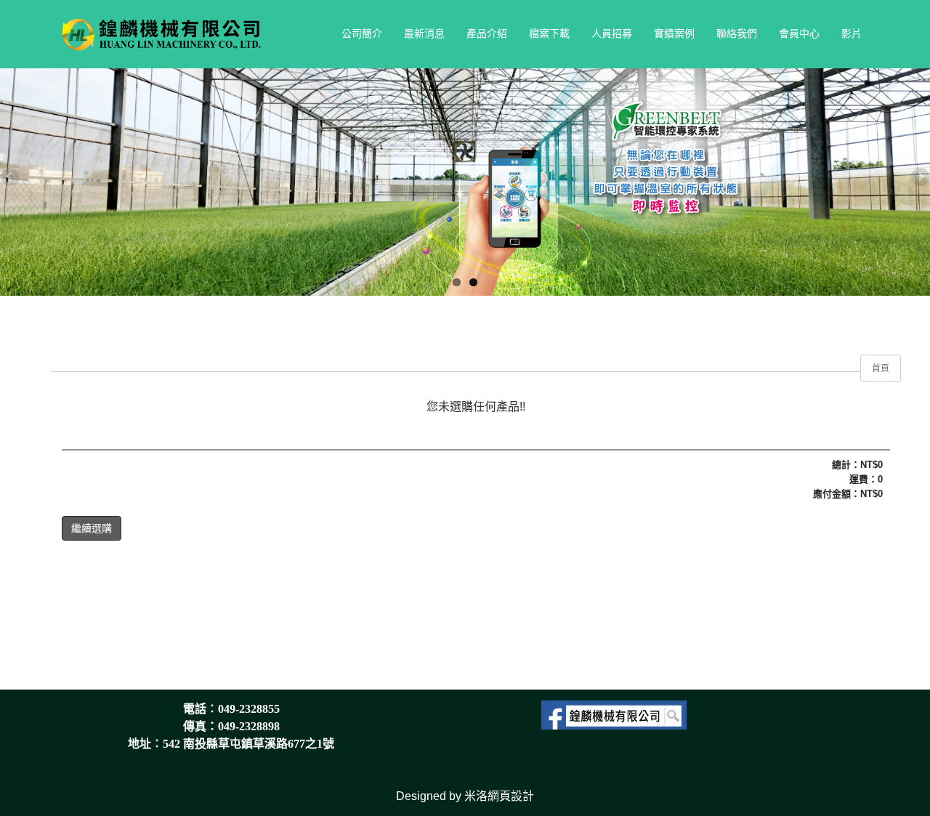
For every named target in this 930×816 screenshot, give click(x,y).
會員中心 (799, 33)
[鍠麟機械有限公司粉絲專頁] (614, 714)
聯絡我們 (736, 33)
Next (919, 178)
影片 (851, 33)
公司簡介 (361, 33)
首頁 (880, 368)
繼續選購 (91, 528)
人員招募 (611, 33)
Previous (11, 178)
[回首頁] (166, 33)
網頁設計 (511, 796)
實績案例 (674, 33)
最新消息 (424, 33)
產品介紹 (486, 33)
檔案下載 (549, 33)
